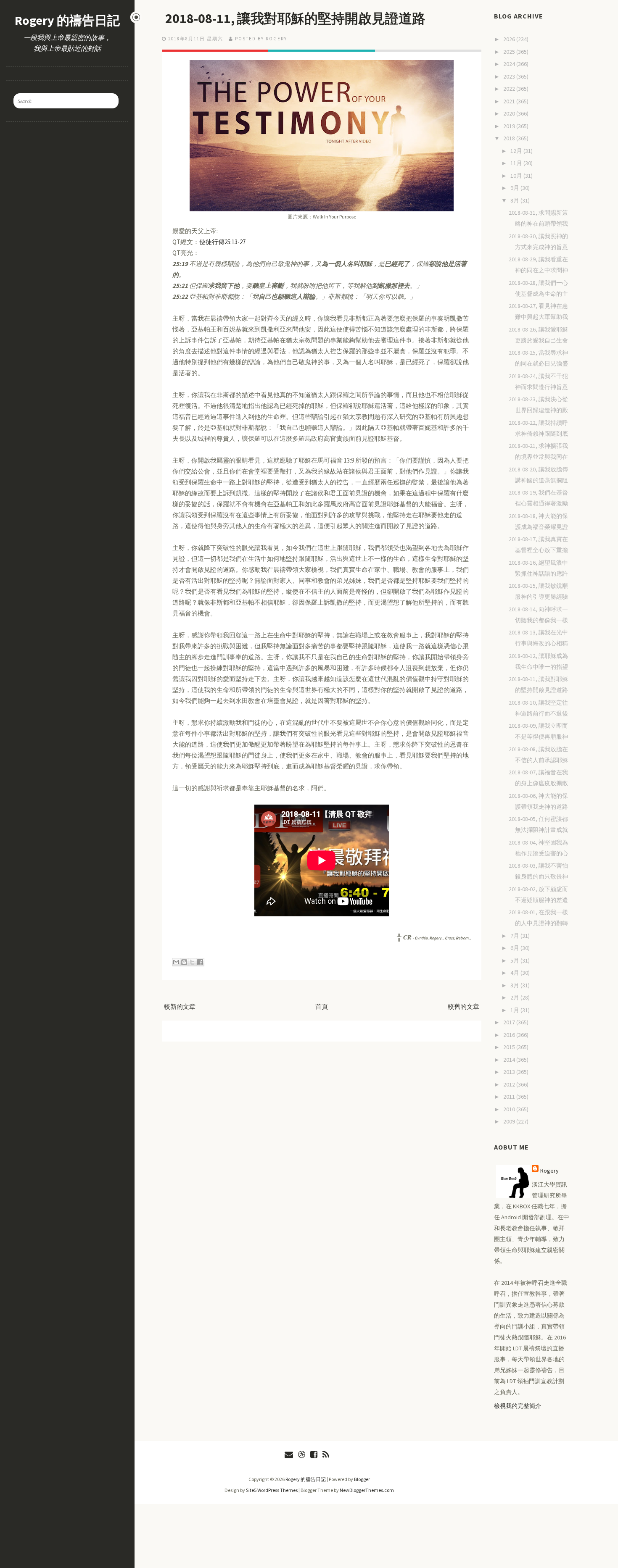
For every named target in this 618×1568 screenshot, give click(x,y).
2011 (509, 1096)
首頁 (321, 1006)
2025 (509, 51)
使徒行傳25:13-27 (222, 242)
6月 (515, 948)
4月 (515, 972)
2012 (509, 1084)
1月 (515, 1010)
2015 (509, 1047)
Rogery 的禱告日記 (67, 20)
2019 (509, 126)
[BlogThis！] (184, 962)
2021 (509, 101)
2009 (509, 1121)
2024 (509, 64)
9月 (515, 188)
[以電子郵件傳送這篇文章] (176, 962)
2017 (509, 1022)
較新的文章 (179, 1006)
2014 (509, 1059)
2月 (515, 997)
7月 (515, 935)
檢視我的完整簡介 (517, 1406)
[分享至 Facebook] (200, 962)
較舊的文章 (463, 1006)
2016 (509, 1035)
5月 (515, 960)
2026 (509, 39)
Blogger (362, 1479)
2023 (509, 76)
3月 (515, 985)
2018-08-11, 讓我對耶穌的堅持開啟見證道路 (295, 18)
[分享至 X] (192, 962)
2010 (509, 1109)
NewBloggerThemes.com (367, 1490)
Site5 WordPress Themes (272, 1490)
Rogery (549, 1170)
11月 (516, 163)
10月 (516, 175)
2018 (509, 138)
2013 (509, 1072)
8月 (515, 200)
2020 (509, 113)
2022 (509, 88)
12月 (516, 151)
